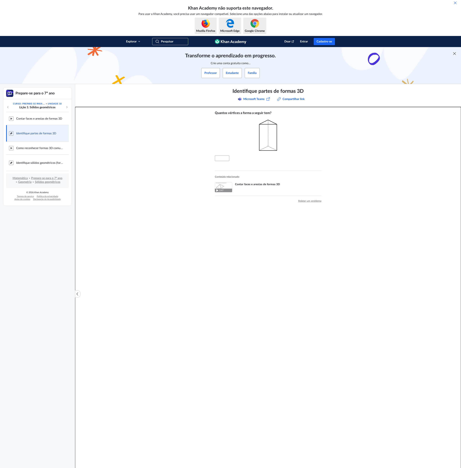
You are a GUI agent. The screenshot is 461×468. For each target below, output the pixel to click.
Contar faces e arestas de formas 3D (39, 118)
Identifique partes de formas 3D (36, 133)
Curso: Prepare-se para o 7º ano (29, 104)
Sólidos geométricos (47, 182)
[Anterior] (8, 107)
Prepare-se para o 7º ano (46, 178)
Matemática (20, 178)
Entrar (304, 41)
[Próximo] (67, 107)
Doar (287, 41)
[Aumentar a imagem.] (268, 135)
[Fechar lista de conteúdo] (78, 294)
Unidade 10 (55, 104)
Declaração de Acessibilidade (47, 199)
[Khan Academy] (230, 41)
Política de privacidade (47, 196)
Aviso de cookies (22, 199)
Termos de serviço (25, 196)
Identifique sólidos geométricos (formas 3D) (39, 162)
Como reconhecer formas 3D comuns (39, 148)
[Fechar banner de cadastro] (454, 53)
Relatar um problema (309, 201)
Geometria (25, 182)
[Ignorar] (455, 3)
